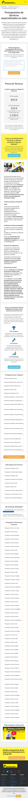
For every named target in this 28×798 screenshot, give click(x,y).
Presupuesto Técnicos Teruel (11, 699)
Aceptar (18, 796)
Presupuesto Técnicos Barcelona (12, 557)
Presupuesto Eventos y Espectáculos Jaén (13, 428)
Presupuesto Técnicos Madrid (11, 646)
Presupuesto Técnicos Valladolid (12, 710)
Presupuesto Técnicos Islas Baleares (13, 620)
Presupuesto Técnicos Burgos (11, 564)
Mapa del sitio (23, 779)
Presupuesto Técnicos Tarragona (12, 695)
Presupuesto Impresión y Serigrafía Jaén (13, 400)
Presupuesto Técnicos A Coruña (12, 528)
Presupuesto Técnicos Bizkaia (11, 561)
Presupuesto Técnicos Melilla (11, 653)
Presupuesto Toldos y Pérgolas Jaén (12, 385)
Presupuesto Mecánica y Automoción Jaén (13, 414)
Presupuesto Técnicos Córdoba (12, 590)
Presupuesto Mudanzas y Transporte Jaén (13, 396)
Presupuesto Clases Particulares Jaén (12, 438)
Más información (11, 796)
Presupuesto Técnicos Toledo (11, 702)
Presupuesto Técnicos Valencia (12, 706)
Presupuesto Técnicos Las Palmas (12, 631)
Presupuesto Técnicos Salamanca (12, 675)
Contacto (22, 777)
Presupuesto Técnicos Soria (11, 691)
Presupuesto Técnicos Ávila (11, 550)
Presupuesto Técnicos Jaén (10, 389)
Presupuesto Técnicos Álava (11, 531)
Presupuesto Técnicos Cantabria (12, 575)
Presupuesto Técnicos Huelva (11, 612)
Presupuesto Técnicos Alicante (12, 539)
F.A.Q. (21, 781)
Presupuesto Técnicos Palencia (12, 668)
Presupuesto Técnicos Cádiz (11, 572)
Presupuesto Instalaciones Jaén (11, 393)
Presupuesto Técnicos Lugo (11, 642)
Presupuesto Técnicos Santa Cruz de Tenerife (14, 679)
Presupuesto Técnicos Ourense (12, 664)
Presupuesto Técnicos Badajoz (12, 553)
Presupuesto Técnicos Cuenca (12, 594)
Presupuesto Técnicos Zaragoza (12, 717)
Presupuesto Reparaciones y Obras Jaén (13, 382)
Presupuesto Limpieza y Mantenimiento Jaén (14, 404)
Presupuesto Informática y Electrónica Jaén (13, 423)
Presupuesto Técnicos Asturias (12, 546)
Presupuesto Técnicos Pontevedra (12, 671)
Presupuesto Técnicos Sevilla (11, 688)
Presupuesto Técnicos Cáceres (12, 568)
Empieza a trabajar (14, 367)
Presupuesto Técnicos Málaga (11, 649)
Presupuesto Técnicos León (11, 634)
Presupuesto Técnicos (13, 6)
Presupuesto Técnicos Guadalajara (12, 609)
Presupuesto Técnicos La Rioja (11, 627)
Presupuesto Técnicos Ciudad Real (12, 587)
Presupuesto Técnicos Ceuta (11, 583)
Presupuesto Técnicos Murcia (11, 657)
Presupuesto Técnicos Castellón (12, 579)
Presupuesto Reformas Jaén (10, 378)
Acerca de (3, 777)
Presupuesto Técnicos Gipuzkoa (12, 598)
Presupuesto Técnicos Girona (11, 601)
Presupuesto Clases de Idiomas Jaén (12, 442)
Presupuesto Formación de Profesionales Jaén (14, 433)
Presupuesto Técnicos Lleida (11, 638)
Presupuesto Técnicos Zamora (11, 713)
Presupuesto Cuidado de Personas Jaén (13, 446)
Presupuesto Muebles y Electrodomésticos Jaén (14, 409)
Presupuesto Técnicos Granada (12, 605)
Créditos (3, 782)
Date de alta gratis (14, 155)
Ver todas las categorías (14, 457)
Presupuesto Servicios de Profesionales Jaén (14, 449)
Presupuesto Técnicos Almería (11, 542)
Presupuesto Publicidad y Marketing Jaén (13, 419)
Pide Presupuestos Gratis (17, 758)
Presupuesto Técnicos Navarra (12, 660)
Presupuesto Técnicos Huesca (11, 616)
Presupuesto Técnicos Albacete (12, 535)
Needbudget (4, 6)
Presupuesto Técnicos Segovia (12, 684)
